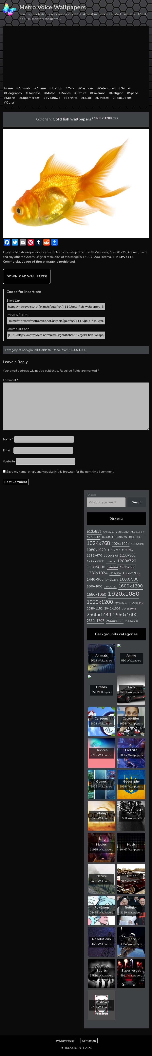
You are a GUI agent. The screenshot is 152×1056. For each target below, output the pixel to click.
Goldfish (45, 350)
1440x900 (95, 579)
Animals (24, 88)
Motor (50, 93)
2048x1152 (95, 608)
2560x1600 (125, 614)
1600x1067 (110, 586)
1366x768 (131, 573)
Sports (10, 98)
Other (10, 102)
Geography (14, 93)
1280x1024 (97, 573)
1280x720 (126, 561)
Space (133, 93)
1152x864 (127, 550)
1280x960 (127, 567)
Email (8, 450)
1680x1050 (96, 594)
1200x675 (111, 556)
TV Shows (52, 98)
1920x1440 (136, 603)
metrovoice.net (72, 1048)
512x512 (94, 531)
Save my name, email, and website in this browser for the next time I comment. (60, 472)
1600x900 (129, 579)
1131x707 (114, 550)
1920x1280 (121, 603)
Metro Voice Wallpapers (52, 7)
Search (91, 495)
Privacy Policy (65, 1041)
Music (87, 98)
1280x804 (112, 567)
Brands (56, 88)
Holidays (34, 93)
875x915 (93, 536)
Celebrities (107, 88)
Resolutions (123, 98)
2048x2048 (129, 608)
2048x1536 (112, 608)
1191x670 (94, 555)
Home (8, 88)
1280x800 (96, 567)
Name (8, 439)
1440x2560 (111, 579)
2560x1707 (95, 621)
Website (9, 461)
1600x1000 (95, 586)
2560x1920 (115, 621)
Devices (103, 98)
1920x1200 (100, 602)
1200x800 (127, 555)
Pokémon (98, 93)
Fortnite (71, 98)
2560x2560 (131, 621)
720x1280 (122, 532)
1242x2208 (95, 561)
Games (126, 88)
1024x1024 (120, 543)
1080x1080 (137, 544)
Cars (71, 88)
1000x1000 (135, 537)
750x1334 (137, 532)
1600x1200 (77, 350)
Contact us (89, 1041)
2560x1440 (99, 615)
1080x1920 (96, 549)
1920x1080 (123, 594)
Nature (81, 93)
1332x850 (115, 573)
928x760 (121, 537)
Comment (10, 380)
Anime (41, 88)
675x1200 (108, 532)
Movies (66, 93)
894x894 (107, 537)
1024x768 (98, 543)
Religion (117, 93)
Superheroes (30, 98)
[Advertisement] (76, 56)
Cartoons (86, 88)
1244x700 (111, 561)
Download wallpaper (27, 276)
